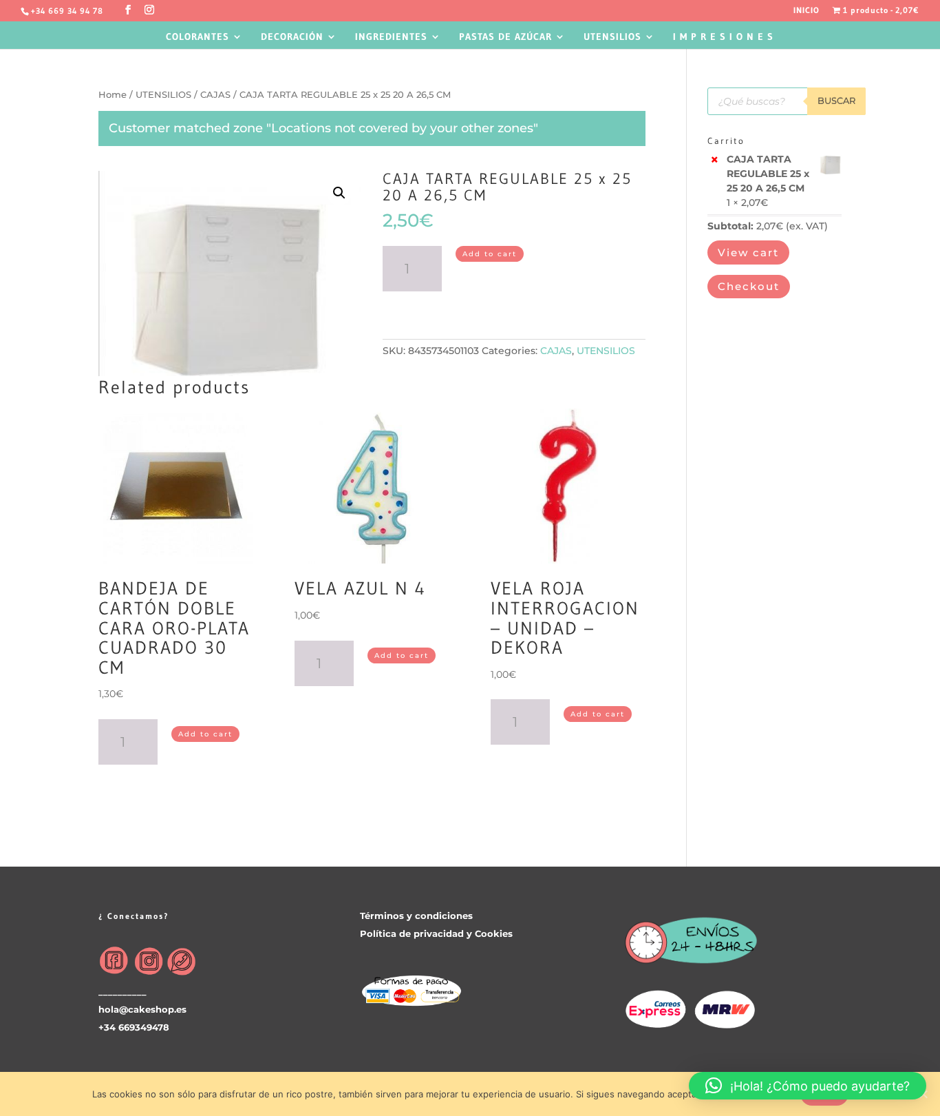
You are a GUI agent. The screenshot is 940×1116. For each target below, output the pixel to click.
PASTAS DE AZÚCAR (505, 37)
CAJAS (215, 95)
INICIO (806, 10)
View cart (748, 252)
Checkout (749, 286)
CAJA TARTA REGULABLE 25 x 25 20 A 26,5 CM (768, 173)
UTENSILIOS (612, 37)
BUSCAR (836, 100)
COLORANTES (197, 37)
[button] (807, 1085)
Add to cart (489, 253)
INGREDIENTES (391, 37)
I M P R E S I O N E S (723, 37)
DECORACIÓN (292, 37)
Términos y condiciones (416, 915)
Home (112, 95)
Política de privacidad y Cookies (436, 933)
